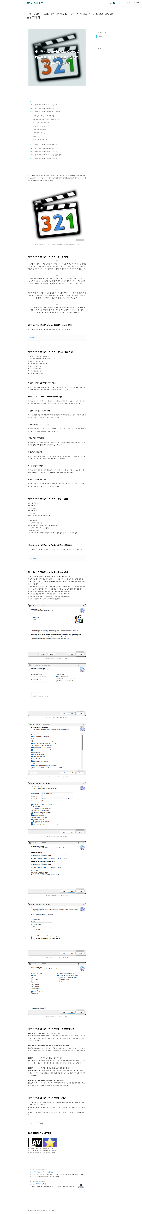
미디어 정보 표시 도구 (40, 136)
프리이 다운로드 (35, 3)
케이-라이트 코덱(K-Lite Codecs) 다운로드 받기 (45, 108)
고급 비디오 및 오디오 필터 (42, 122)
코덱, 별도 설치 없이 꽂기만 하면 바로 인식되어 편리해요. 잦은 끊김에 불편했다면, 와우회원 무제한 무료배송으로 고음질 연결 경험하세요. (56, 1175)
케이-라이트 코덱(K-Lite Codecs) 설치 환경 (44, 145)
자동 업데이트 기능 (39, 133)
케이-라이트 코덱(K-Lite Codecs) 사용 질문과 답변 (46, 155)
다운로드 (33, 337)
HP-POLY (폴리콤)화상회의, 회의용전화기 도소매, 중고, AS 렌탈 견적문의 (52, 1186)
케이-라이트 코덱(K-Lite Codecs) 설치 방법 (44, 151)
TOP (114, 1210)
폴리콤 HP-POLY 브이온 (38, 1184)
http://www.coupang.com (37, 1169)
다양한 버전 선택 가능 (40, 139)
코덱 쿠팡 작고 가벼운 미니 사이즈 (41, 1172)
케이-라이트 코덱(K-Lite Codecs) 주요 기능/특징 (45, 111)
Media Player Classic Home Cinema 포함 (46, 119)
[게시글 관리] (35, 1123)
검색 (110, 3)
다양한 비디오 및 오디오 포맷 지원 (44, 116)
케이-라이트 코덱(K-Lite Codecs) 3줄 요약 (44, 158)
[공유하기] (33, 1123)
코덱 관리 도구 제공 (40, 129)
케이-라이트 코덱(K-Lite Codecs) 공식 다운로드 (45, 148)
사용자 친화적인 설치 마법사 (42, 126)
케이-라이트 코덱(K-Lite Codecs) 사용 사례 (44, 105)
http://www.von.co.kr (35, 1181)
